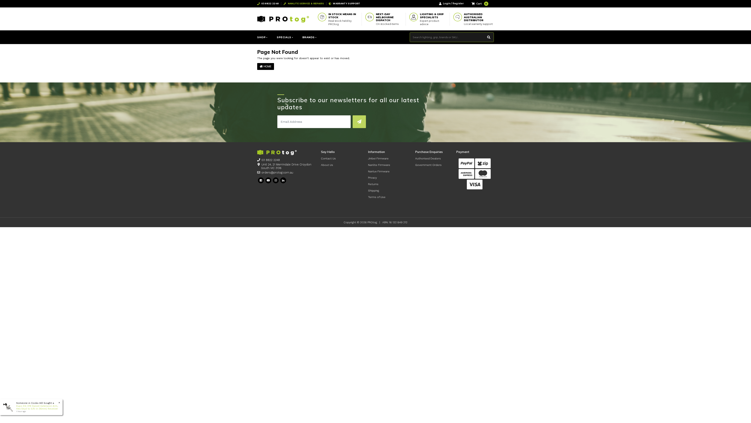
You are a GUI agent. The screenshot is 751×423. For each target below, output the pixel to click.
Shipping (373, 190)
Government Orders (428, 164)
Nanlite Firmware (379, 164)
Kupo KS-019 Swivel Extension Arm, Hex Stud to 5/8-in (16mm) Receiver (37, 407)
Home (267, 66)
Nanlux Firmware (379, 171)
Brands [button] (308, 37)
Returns (373, 184)
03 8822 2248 (270, 160)
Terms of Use (376, 197)
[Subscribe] (359, 121)
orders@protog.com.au (277, 172)
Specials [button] (284, 37)
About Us (327, 164)
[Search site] (489, 37)
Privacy (372, 177)
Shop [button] (261, 37)
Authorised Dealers (428, 158)
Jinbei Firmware (378, 158)
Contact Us (328, 158)
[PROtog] (283, 19)
